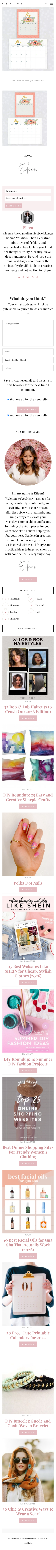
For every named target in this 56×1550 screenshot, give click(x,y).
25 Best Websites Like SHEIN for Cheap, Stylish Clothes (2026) (28, 971)
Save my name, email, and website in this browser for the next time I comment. (28, 385)
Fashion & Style (27, 961)
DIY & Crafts (28, 790)
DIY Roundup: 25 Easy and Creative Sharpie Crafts (28, 797)
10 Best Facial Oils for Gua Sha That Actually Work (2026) (28, 1244)
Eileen (28, 227)
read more (28, 579)
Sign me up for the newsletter (29, 399)
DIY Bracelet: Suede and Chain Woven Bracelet (28, 1423)
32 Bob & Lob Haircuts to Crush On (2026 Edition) (28, 709)
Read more (28, 718)
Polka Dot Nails (28, 883)
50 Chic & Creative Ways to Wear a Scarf (28, 1511)
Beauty (28, 702)
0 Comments (38, 81)
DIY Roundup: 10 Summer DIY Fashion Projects (28, 1061)
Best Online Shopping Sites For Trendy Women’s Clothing (28, 1151)
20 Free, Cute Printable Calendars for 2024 (28, 1335)
